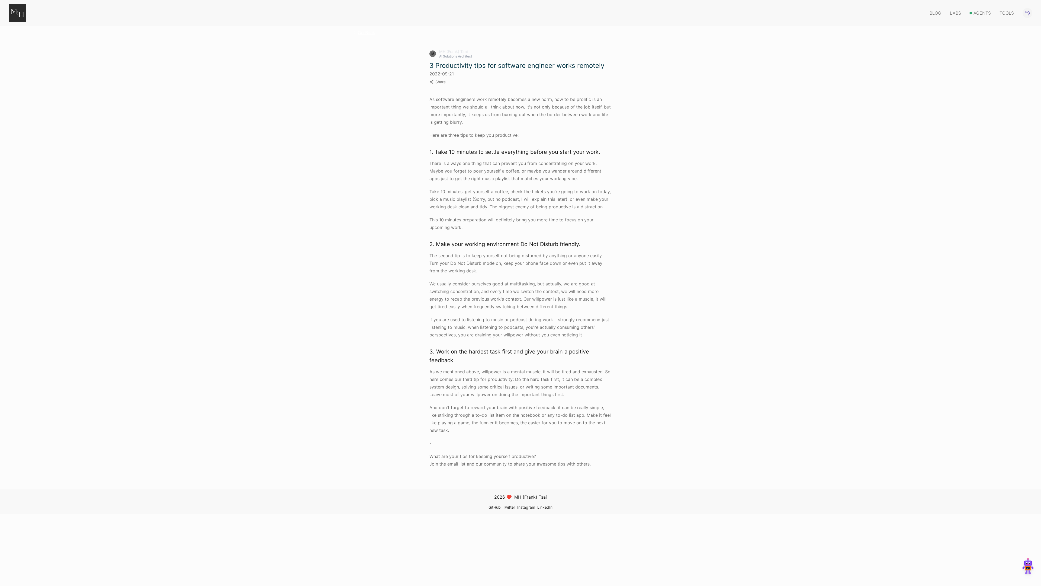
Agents (982, 13)
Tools (1007, 13)
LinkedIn (544, 507)
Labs (955, 13)
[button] (1028, 568)
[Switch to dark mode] (1027, 13)
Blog (935, 13)
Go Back (366, 32)
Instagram (526, 507)
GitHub (495, 507)
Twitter (509, 507)
